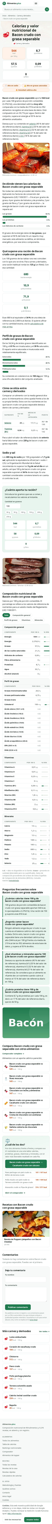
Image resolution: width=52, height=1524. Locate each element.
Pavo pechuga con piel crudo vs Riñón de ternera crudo (26, 1173)
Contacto (6, 1492)
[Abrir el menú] (35, 3)
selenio (32, 123)
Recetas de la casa (9, 1468)
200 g (39, 512)
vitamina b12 (25, 129)
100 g (23, 512)
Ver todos (43, 1331)
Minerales (39, 620)
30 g (8, 512)
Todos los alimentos (10, 1440)
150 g (31, 512)
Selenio (7, 423)
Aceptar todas (32, 1519)
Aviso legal (6, 1496)
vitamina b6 (24, 132)
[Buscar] (47, 9)
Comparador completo (12, 1053)
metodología (14, 880)
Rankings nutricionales (11, 1448)
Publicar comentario (18, 1307)
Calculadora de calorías (12, 1475)
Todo (6, 615)
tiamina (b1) (27, 126)
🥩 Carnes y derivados (21, 43)
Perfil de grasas (10, 620)
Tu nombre (9, 1275)
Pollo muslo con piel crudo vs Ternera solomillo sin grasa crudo (26, 1181)
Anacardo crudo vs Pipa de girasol (26, 1187)
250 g (8, 516)
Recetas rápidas (8, 1472)
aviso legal (33, 1320)
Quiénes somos (8, 1489)
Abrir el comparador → (15, 1193)
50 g (15, 512)
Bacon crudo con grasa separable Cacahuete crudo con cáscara (26, 1164)
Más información (14, 1513)
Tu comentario (11, 1285)
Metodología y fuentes (11, 1485)
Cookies (5, 1500)
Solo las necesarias (13, 1519)
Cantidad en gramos (13, 501)
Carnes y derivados (24, 16)
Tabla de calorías (9, 1444)
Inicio (4, 16)
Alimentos (11, 16)
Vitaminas (26, 620)
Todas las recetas (9, 1464)
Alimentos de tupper (10, 1455)
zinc (22, 135)
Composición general (21, 615)
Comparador (7, 1451)
